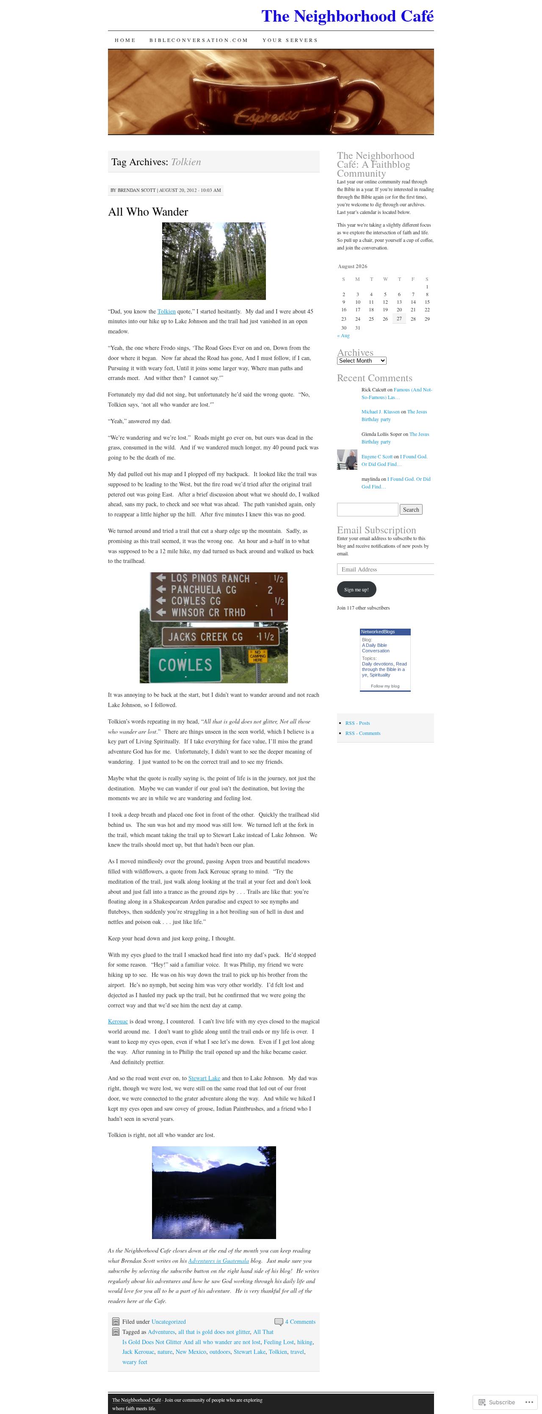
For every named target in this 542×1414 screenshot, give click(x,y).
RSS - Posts (358, 722)
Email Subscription (376, 529)
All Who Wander (148, 211)
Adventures (161, 1332)
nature (165, 1351)
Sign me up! (356, 589)
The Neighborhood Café (347, 15)
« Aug (343, 335)
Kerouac (118, 1021)
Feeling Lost (279, 1342)
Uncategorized (169, 1321)
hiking (304, 1342)
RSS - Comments (363, 732)
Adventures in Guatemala (218, 1260)
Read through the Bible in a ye (384, 669)
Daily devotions (377, 663)
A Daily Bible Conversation (376, 648)
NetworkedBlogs (378, 631)
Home (125, 39)
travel (297, 1351)
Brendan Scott (137, 190)
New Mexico (191, 1351)
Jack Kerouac (138, 1351)
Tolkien (167, 311)
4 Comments (300, 1321)
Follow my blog (385, 686)
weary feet (134, 1362)
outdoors (220, 1351)
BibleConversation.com (199, 39)
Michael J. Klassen (381, 411)
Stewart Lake (204, 1078)
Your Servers (290, 39)
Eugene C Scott (377, 456)
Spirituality (380, 674)
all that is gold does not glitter (214, 1332)
